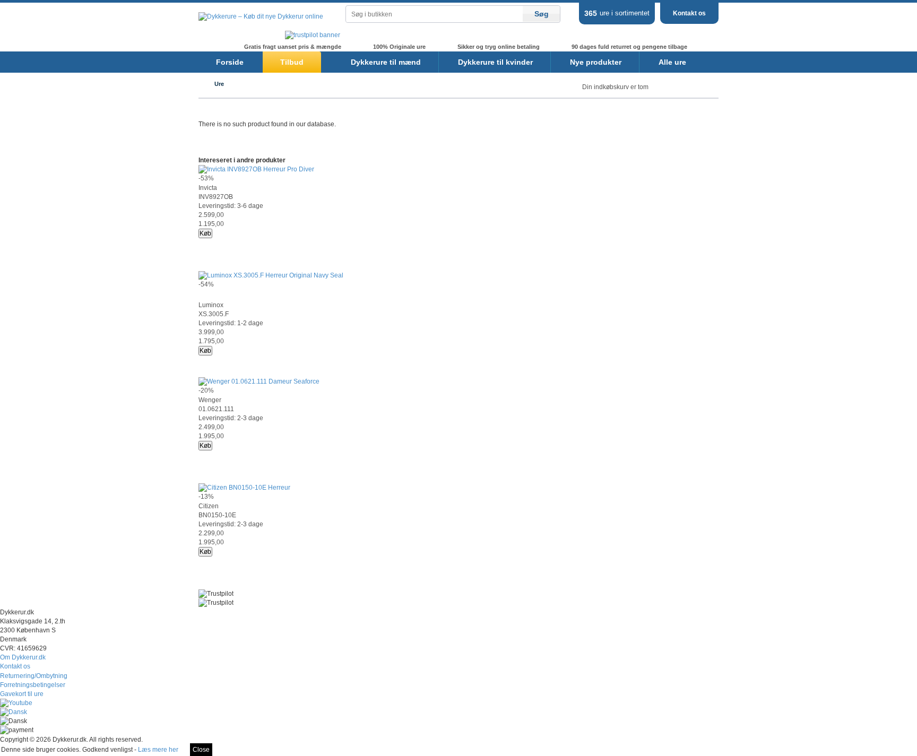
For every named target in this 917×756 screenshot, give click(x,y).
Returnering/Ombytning (33, 676)
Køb (205, 233)
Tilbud (292, 62)
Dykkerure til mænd (386, 62)
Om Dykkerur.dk (23, 657)
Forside (230, 62)
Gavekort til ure (22, 694)
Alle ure (672, 62)
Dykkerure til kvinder (495, 62)
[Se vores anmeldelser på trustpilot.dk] (312, 35)
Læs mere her (158, 749)
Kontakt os (689, 13)
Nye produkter (595, 62)
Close (201, 749)
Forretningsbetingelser (32, 685)
